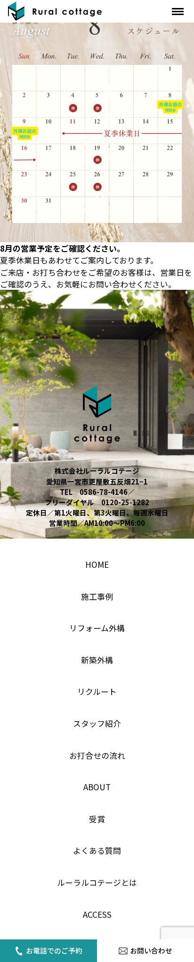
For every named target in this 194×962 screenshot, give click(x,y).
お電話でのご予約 (54, 950)
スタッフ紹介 (97, 723)
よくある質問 (97, 850)
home (97, 564)
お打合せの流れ (97, 755)
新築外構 (97, 660)
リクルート (97, 691)
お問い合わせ (151, 950)
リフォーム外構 (97, 628)
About (97, 787)
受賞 (97, 819)
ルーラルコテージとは (97, 882)
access (97, 914)
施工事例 (97, 596)
